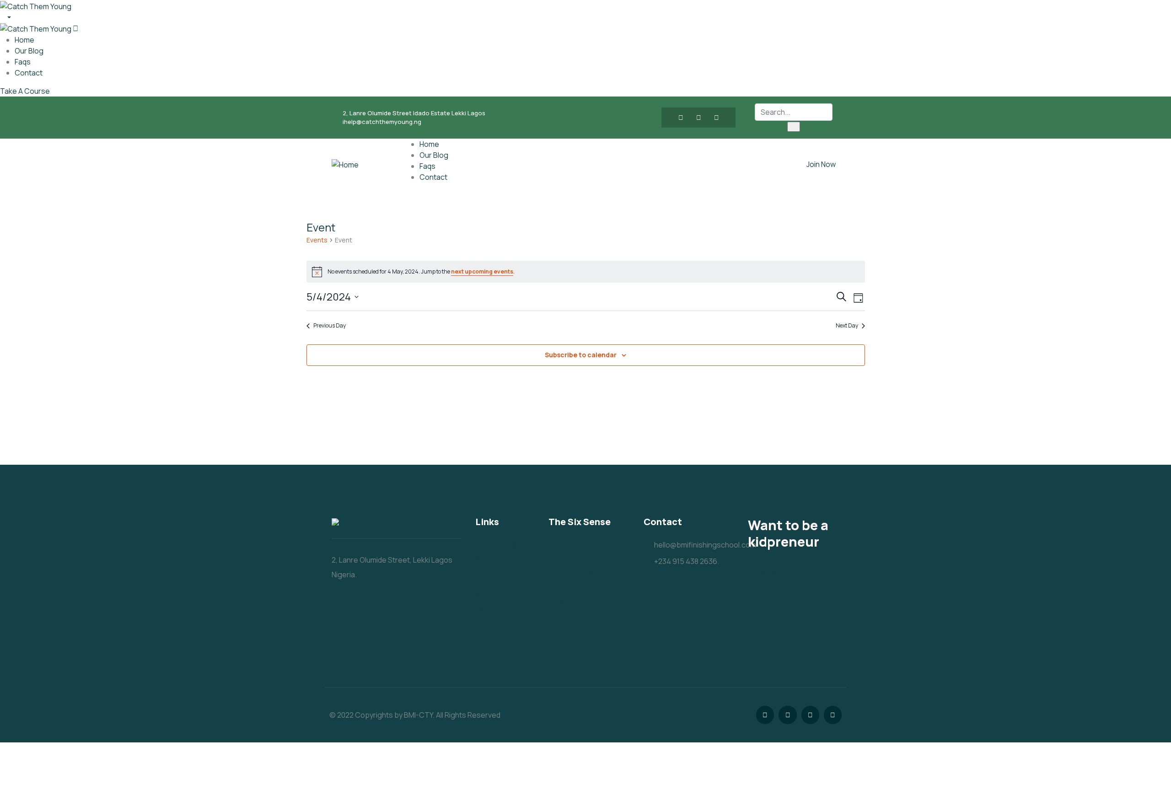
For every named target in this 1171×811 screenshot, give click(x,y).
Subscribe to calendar (581, 354)
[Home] (345, 164)
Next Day (847, 325)
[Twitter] (698, 117)
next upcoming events (482, 271)
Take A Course (25, 91)
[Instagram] (716, 117)
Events (317, 240)
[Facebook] (680, 117)
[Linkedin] (833, 715)
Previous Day (329, 325)
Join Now (821, 164)
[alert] (585, 272)
